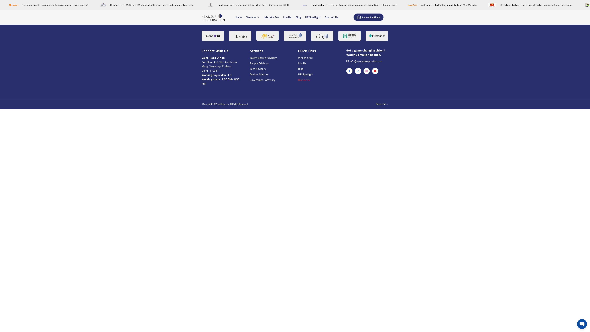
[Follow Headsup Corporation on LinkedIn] (358, 134)
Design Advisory (259, 137)
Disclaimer (304, 142)
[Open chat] (582, 324)
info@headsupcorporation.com (366, 124)
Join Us (302, 126)
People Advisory (259, 126)
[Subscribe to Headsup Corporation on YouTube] (375, 134)
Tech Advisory (258, 131)
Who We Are (305, 120)
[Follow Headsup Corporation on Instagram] (367, 134)
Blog (300, 131)
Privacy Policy (382, 166)
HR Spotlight (305, 137)
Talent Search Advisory (263, 120)
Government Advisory (262, 142)
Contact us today (219, 71)
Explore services (248, 71)
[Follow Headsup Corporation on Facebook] (349, 134)
